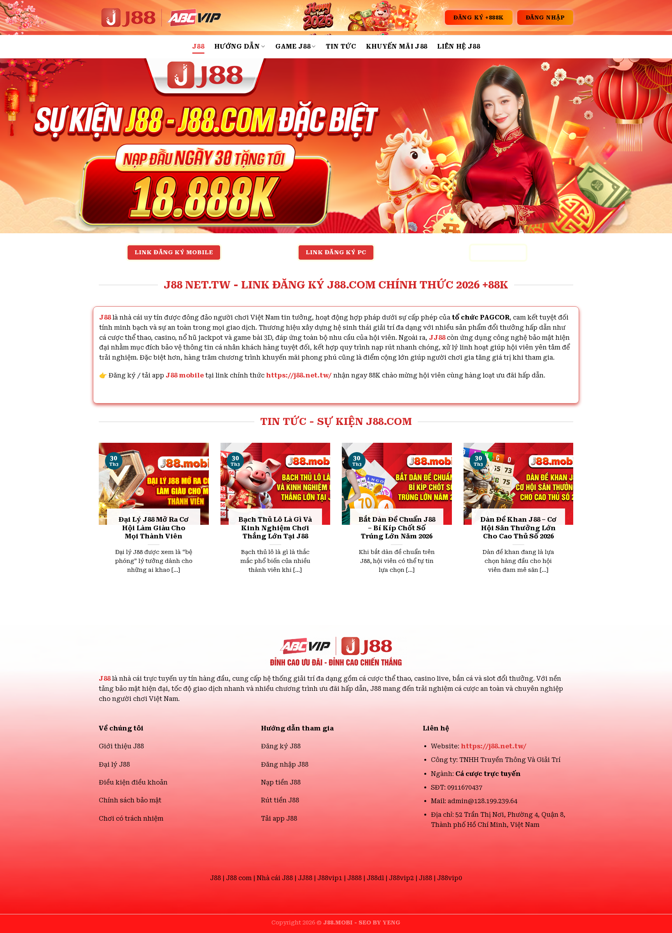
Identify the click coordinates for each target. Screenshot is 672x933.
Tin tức (341, 46)
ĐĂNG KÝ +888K (478, 17)
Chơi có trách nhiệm (131, 818)
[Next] (575, 521)
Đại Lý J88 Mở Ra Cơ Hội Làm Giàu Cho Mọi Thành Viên (154, 528)
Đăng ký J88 (281, 746)
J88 (198, 46)
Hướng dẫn (237, 46)
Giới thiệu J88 (121, 746)
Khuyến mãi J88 (396, 46)
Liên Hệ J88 (458, 46)
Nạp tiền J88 (281, 782)
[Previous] (97, 521)
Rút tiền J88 (280, 800)
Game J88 (293, 46)
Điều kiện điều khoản (133, 782)
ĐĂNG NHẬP (545, 17)
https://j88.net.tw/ (299, 375)
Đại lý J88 (114, 764)
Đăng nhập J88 (284, 764)
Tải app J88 (279, 818)
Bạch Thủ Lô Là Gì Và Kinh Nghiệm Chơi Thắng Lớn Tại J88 (275, 528)
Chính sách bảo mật (130, 800)
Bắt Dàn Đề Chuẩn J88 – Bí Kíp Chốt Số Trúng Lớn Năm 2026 (397, 528)
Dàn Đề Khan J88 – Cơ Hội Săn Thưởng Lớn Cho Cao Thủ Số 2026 (518, 528)
